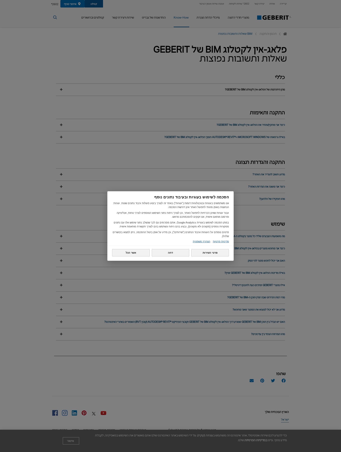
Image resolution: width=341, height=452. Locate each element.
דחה (170, 252)
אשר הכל (131, 252)
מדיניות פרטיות (221, 241)
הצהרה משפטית (201, 241)
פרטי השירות (210, 252)
